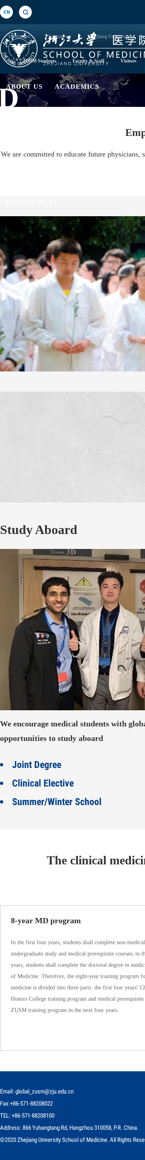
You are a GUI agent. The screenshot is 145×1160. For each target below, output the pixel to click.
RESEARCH (26, 125)
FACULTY (75, 125)
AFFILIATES (92, 164)
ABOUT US (24, 86)
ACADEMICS (77, 86)
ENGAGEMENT (32, 202)
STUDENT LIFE (32, 164)
